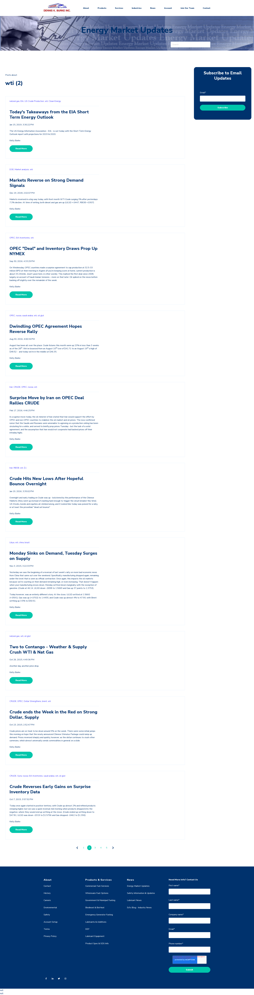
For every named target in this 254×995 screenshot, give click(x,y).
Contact (206, 8)
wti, (46, 101)
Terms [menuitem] (47, 929)
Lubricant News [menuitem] (134, 900)
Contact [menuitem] (47, 886)
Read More (21, 148)
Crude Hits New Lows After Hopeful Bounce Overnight (46, 481)
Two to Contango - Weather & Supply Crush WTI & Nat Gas (48, 649)
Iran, (11, 387)
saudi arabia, (27, 315)
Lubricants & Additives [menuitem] (95, 922)
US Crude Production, (34, 101)
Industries (137, 8)
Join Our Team (187, 8)
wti (31, 169)
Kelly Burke (15, 140)
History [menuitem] (47, 893)
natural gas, (15, 101)
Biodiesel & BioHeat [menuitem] (94, 907)
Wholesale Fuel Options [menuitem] (96, 893)
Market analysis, (22, 169)
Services (119, 8)
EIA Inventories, (23, 237)
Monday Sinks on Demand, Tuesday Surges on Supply (53, 555)
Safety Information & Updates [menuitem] (141, 893)
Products (102, 8)
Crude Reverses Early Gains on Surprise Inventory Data (50, 789)
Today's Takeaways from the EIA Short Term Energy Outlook (49, 114)
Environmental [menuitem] (50, 907)
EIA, (22, 101)
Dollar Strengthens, (33, 701)
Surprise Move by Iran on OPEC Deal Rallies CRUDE (47, 400)
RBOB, (17, 467)
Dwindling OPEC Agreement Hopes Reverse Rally (46, 328)
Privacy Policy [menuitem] (50, 936)
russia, (19, 315)
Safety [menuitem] (47, 914)
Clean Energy (55, 101)
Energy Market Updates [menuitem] (138, 886)
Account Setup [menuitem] (51, 922)
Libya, (12, 542)
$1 (25, 467)
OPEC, (12, 237)
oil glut (41, 315)
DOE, (12, 169)
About (86, 8)
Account (168, 8)
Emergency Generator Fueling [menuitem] (99, 914)
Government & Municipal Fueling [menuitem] (100, 900)
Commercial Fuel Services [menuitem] (97, 886)
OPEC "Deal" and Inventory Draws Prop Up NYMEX (53, 251)
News (152, 8)
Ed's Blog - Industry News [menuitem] (139, 907)
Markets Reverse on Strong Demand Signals (46, 182)
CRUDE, (17, 387)
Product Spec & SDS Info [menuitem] (97, 943)
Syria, (19, 775)
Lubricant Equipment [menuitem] (94, 936)
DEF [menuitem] (87, 929)
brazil (27, 542)
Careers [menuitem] (47, 900)
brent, (44, 701)
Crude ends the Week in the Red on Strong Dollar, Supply (53, 714)
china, (21, 542)
